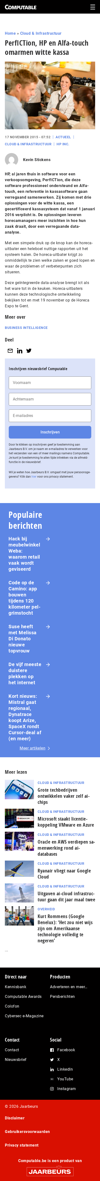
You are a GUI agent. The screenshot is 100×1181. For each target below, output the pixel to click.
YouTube (65, 1079)
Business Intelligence (26, 328)
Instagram (66, 1088)
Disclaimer (15, 1118)
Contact (12, 1050)
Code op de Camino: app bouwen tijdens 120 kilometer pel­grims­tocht (24, 598)
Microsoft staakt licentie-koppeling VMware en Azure (66, 821)
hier (34, 476)
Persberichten (62, 996)
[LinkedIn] (20, 351)
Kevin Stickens (36, 159)
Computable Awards (23, 996)
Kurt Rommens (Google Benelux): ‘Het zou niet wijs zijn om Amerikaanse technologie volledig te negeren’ (65, 928)
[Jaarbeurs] (50, 1169)
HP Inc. (63, 144)
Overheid (46, 909)
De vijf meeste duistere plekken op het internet (24, 673)
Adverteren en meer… (69, 987)
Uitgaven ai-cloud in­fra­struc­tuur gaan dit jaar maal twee (66, 896)
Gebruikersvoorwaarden (27, 1131)
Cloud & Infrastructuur (41, 33)
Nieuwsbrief (16, 1059)
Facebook (66, 1050)
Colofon (12, 1006)
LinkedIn (65, 1069)
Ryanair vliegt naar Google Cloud (64, 873)
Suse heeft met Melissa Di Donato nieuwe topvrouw (22, 639)
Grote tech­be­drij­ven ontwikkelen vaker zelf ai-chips (64, 796)
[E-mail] (10, 351)
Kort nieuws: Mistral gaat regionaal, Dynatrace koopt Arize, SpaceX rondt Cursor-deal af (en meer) (24, 717)
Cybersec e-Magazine (24, 1016)
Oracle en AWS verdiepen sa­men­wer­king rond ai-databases (66, 848)
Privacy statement (22, 1145)
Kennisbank (15, 987)
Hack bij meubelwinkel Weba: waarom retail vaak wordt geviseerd (24, 554)
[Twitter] (29, 351)
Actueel (63, 137)
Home (10, 33)
